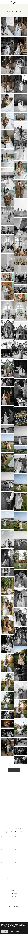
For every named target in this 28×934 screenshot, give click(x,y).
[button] (25, 2)
